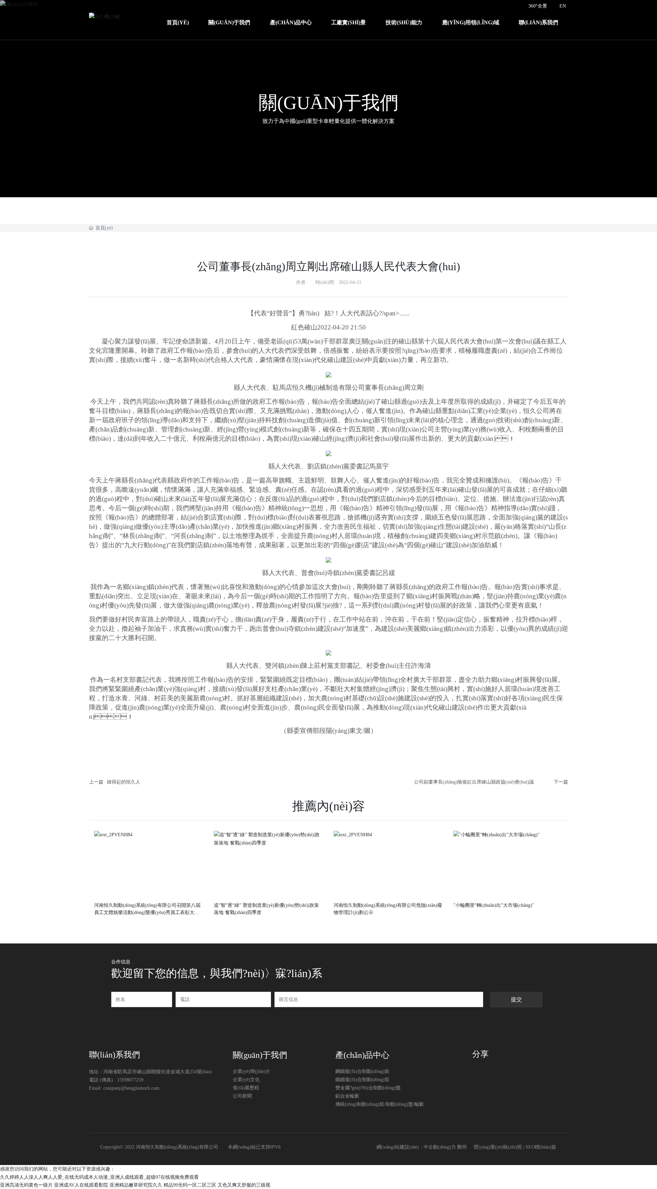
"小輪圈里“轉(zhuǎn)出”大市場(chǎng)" (493, 905)
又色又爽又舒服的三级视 (244, 1185)
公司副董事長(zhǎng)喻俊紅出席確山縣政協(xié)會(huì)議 (474, 782)
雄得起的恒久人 (123, 782)
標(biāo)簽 (545, 1147)
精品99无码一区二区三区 (190, 1185)
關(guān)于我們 (328, 102)
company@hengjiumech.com (131, 1088)
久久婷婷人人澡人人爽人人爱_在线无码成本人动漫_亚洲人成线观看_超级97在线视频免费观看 (99, 1177)
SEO (530, 1147)
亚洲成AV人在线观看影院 (81, 1185)
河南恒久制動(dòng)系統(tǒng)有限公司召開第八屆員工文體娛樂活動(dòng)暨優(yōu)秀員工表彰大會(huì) (148, 912)
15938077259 (130, 1079)
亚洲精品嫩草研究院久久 (136, 1185)
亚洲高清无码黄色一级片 (26, 1185)
